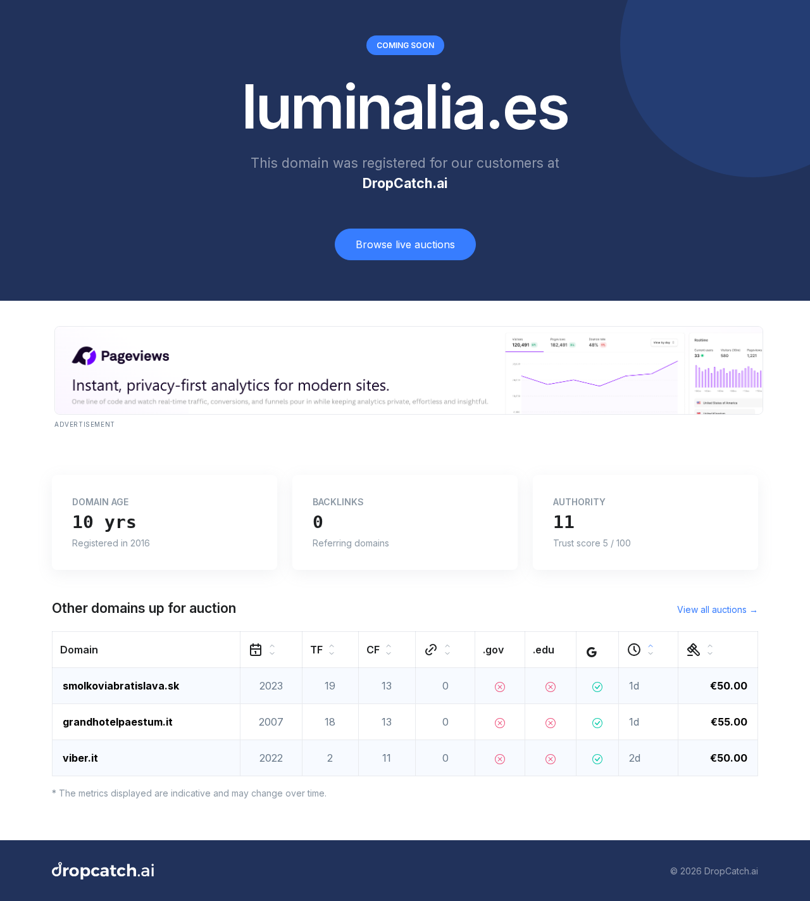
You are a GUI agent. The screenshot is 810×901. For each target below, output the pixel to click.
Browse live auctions (405, 244)
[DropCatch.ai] (103, 870)
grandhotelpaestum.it (118, 721)
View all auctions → (717, 609)
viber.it (80, 758)
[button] (146, 650)
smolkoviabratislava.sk (121, 685)
